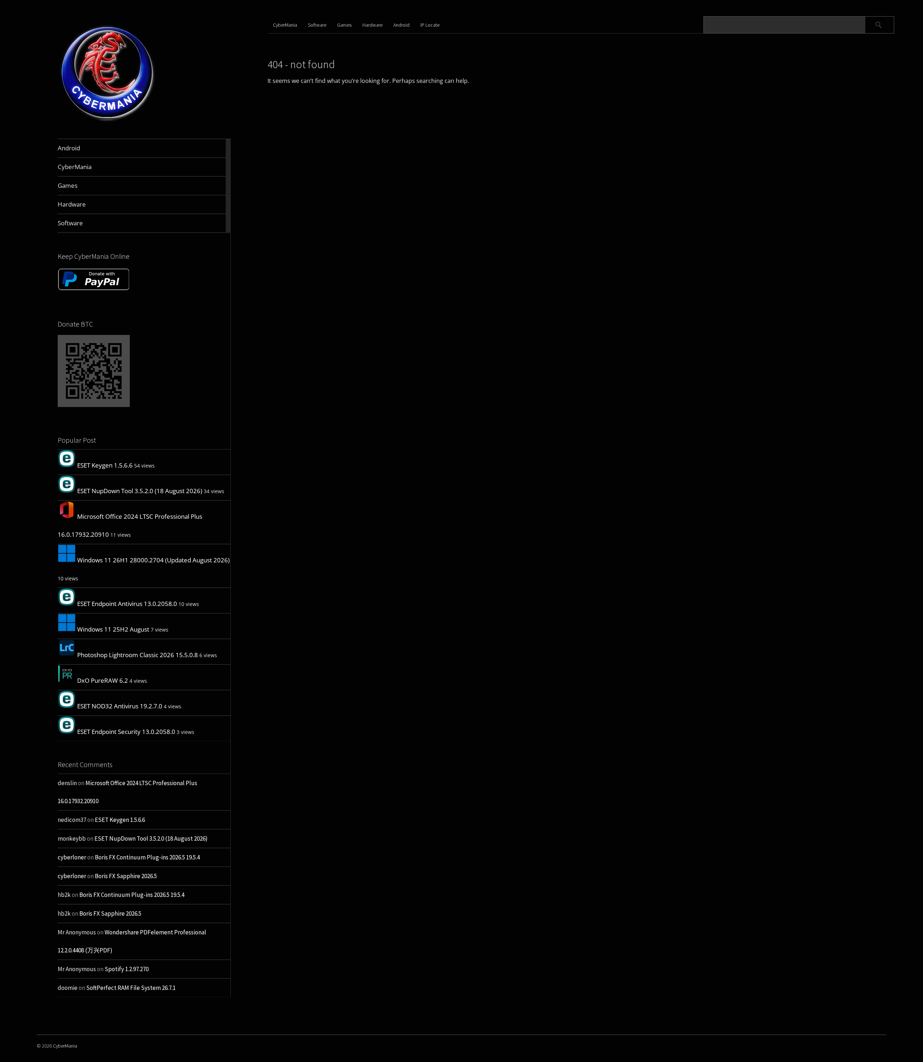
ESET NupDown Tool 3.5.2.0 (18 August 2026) (139, 491)
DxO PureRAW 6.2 (102, 680)
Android (401, 25)
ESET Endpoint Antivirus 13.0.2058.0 (127, 603)
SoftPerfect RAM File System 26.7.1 (131, 988)
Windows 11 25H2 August (113, 629)
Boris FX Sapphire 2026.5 (126, 876)
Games (344, 25)
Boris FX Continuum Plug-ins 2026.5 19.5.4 (147, 857)
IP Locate (430, 25)
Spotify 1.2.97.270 (127, 969)
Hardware (372, 25)
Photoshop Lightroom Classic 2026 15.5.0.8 (137, 655)
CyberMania (285, 25)
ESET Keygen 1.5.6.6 (105, 465)
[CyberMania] (108, 121)
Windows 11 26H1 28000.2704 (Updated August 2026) (153, 560)
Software (317, 25)
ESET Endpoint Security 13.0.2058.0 (126, 731)
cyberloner (72, 857)
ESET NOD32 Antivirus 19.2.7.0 (119, 706)
